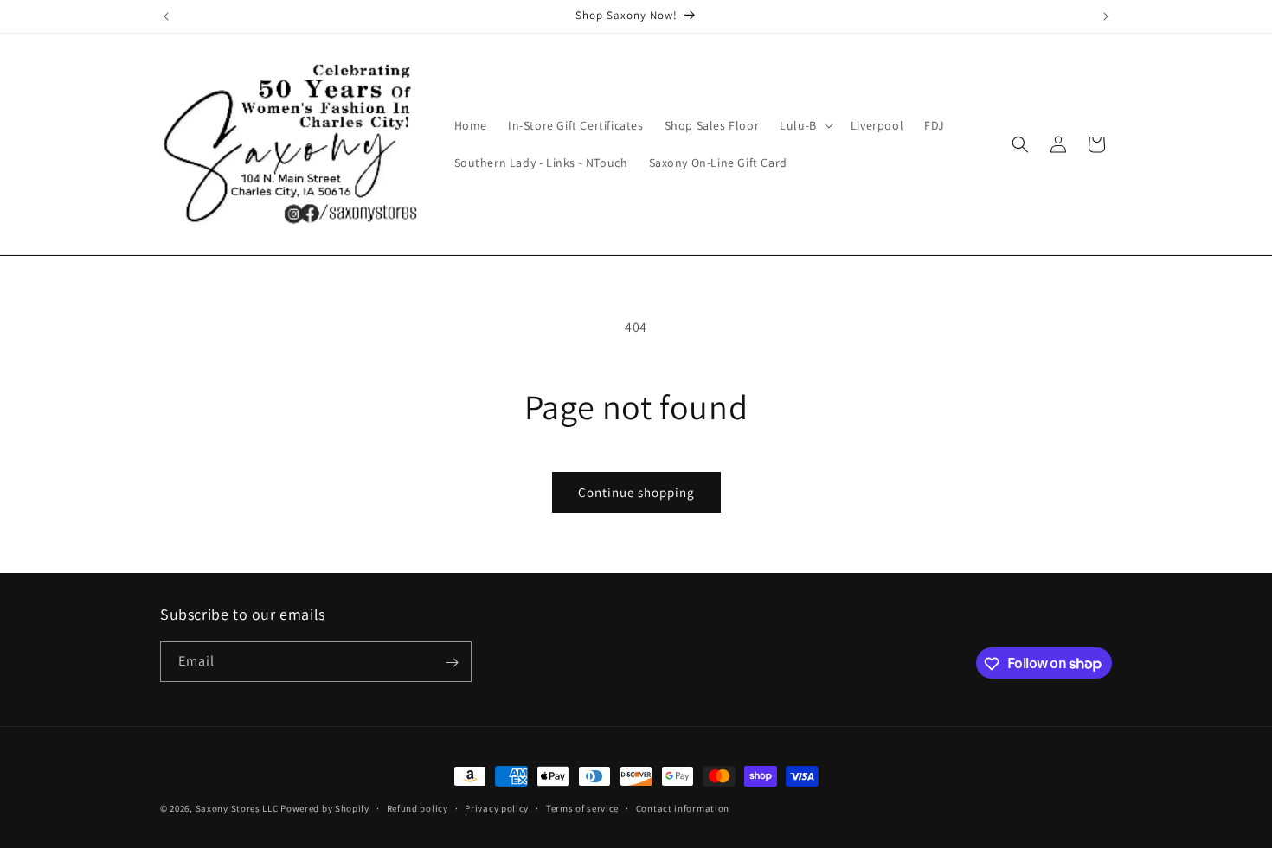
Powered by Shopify (324, 808)
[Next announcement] (1106, 16)
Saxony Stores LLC (237, 808)
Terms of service (582, 807)
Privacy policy (497, 807)
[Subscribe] (452, 662)
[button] (804, 125)
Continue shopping (636, 492)
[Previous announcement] (166, 16)
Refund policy (417, 807)
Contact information (682, 807)
